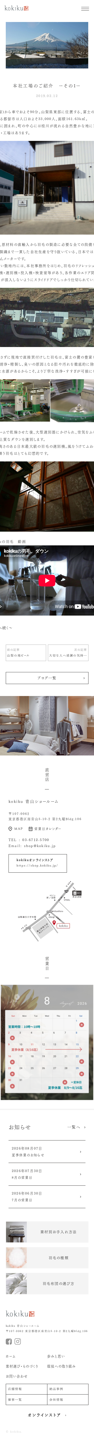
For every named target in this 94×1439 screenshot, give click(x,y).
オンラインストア (44, 1415)
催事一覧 (15, 1399)
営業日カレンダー (48, 828)
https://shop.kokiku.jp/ (37, 865)
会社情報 (56, 1399)
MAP (18, 828)
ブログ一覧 (46, 678)
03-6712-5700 (35, 840)
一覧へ (73, 1127)
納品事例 (56, 1389)
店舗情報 (15, 1389)
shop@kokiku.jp (40, 846)
